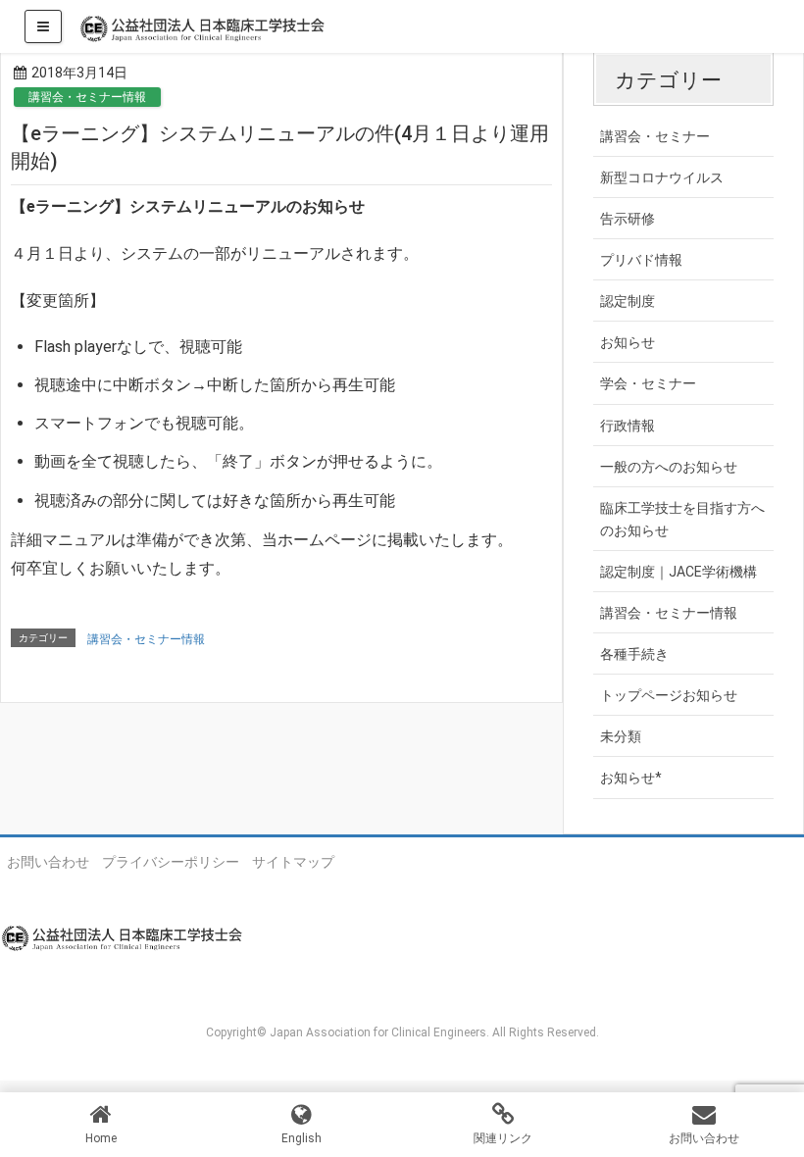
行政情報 (627, 425)
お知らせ (627, 342)
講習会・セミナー (655, 136)
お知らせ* (631, 777)
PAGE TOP (768, 1104)
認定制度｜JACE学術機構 (678, 571)
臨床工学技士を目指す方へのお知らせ (682, 519)
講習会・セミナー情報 (87, 97)
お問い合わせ (48, 862)
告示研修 (627, 218)
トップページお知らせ (668, 695)
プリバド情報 (641, 260)
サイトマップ (293, 862)
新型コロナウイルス (662, 177)
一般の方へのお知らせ (668, 467)
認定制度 (627, 301)
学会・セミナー (648, 383)
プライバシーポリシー (170, 862)
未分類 (620, 736)
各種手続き (634, 654)
